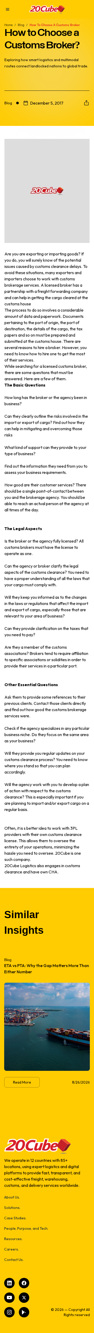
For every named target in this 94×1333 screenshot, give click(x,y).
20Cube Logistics (20, 865)
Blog (21, 25)
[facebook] (24, 1283)
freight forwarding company (63, 291)
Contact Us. (14, 1259)
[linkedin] (9, 1283)
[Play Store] (24, 1312)
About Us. (12, 1197)
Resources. (13, 1239)
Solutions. (12, 1207)
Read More (22, 1082)
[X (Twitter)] (24, 1297)
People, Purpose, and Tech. (26, 1228)
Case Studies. (15, 1218)
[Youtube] (9, 1297)
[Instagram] (9, 1312)
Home (8, 25)
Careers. (11, 1249)
